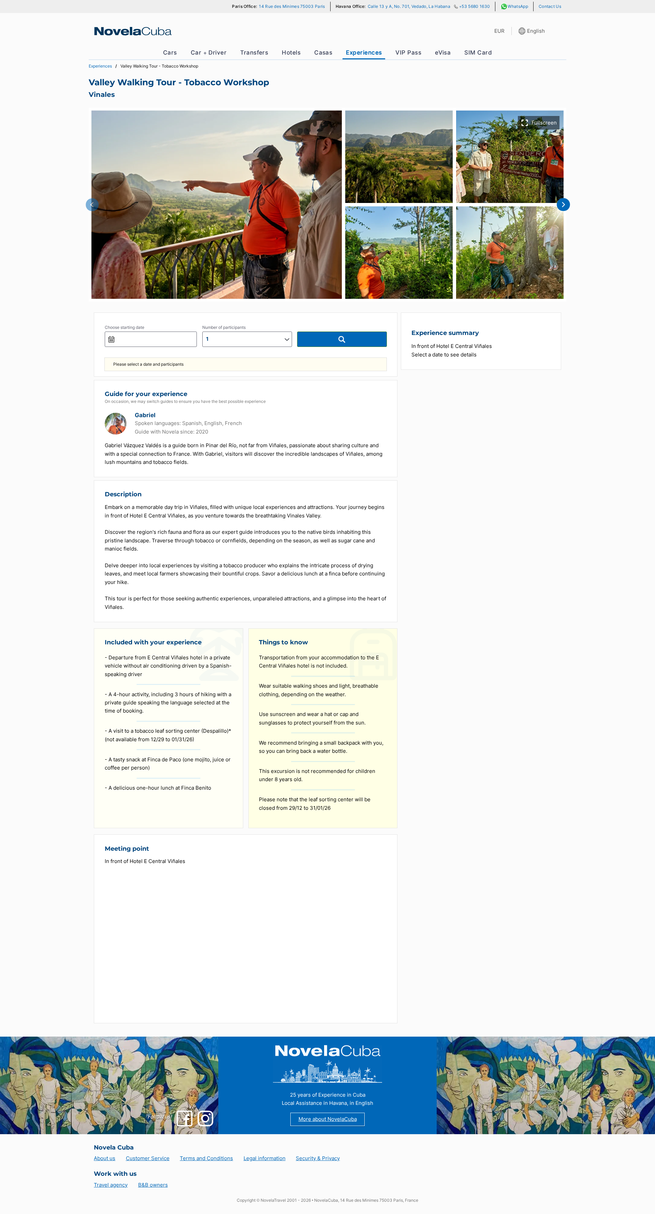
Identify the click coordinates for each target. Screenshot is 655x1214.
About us (104, 1158)
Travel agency (111, 1185)
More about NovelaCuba (328, 1119)
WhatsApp (518, 6)
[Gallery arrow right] (563, 204)
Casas (323, 52)
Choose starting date (124, 327)
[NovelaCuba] (132, 30)
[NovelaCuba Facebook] (184, 1118)
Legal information (265, 1158)
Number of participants (224, 327)
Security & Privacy (318, 1158)
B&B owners (153, 1185)
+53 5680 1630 (474, 6)
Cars (170, 52)
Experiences (364, 52)
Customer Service (148, 1158)
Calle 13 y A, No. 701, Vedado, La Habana (409, 6)
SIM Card (478, 52)
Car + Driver (209, 52)
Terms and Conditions (206, 1158)
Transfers (254, 52)
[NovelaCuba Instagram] (205, 1118)
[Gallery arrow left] (92, 204)
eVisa (443, 52)
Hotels (291, 52)
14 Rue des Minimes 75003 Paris (292, 6)
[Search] (342, 339)
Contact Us (550, 6)
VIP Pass (408, 52)
